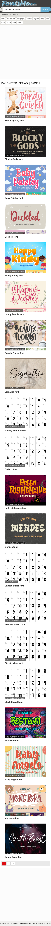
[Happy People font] (25, 296)
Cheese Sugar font (14, 586)
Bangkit (14, 582)
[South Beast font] (25, 839)
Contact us (47, 923)
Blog (12, 923)
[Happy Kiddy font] (25, 257)
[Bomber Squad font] (25, 606)
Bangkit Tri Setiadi (18, 116)
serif (47, 19)
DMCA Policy (37, 923)
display (29, 19)
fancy (42, 19)
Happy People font (14, 314)
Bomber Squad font (15, 624)
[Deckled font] (25, 218)
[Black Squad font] (25, 683)
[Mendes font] (25, 528)
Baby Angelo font (14, 779)
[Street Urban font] (25, 645)
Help (16, 923)
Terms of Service (25, 923)
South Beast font (13, 857)
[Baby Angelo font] (25, 761)
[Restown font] (25, 722)
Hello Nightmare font (15, 508)
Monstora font (12, 818)
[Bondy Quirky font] (25, 102)
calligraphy (21, 19)
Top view (16, 15)
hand (3, 23)
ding (14, 23)
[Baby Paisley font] (25, 180)
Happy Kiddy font (14, 275)
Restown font (12, 740)
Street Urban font (14, 663)
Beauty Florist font (14, 353)
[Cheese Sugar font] (25, 567)
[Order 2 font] (25, 451)
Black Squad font (13, 702)
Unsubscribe (4, 923)
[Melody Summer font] (25, 412)
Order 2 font (11, 469)
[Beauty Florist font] (25, 335)
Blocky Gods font (14, 159)
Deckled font (11, 237)
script (3, 19)
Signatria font (12, 392)
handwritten (11, 19)
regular (36, 19)
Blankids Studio (17, 310)
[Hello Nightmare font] (25, 490)
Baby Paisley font (14, 198)
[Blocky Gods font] (25, 141)
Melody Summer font (15, 430)
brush (9, 23)
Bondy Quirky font (14, 120)
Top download (6, 15)
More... (20, 23)
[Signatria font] (25, 373)
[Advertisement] (25, 52)
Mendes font (11, 547)
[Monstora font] (25, 800)
